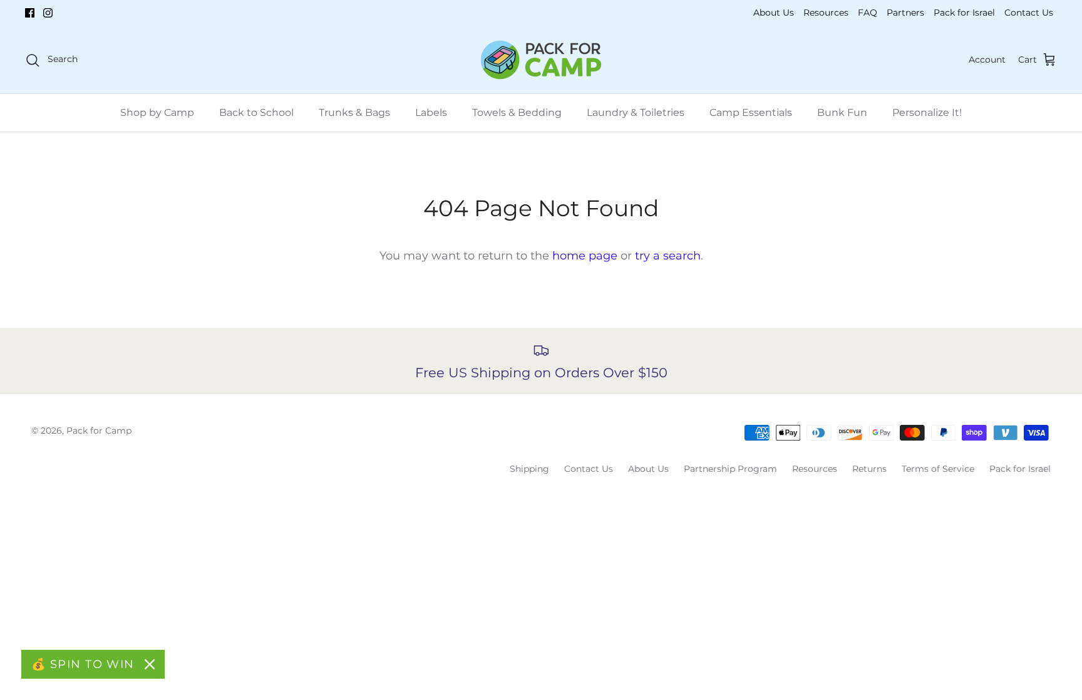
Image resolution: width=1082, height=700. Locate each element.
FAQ (867, 12)
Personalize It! (927, 112)
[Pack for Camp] (541, 60)
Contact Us (1028, 12)
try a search (668, 256)
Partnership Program (730, 468)
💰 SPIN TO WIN (83, 664)
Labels (431, 112)
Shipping (529, 468)
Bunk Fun (842, 112)
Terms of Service (938, 468)
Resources (825, 12)
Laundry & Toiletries (635, 112)
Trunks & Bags (354, 112)
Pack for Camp (98, 430)
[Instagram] (48, 13)
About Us (773, 12)
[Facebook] (29, 13)
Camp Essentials (750, 112)
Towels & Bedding (517, 112)
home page (584, 256)
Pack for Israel (964, 12)
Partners (905, 12)
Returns (869, 468)
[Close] (150, 664)
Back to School (256, 112)
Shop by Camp (157, 112)
